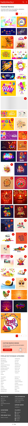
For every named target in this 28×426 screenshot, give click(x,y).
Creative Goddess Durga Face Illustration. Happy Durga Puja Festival (6, 39)
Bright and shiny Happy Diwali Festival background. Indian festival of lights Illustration (20, 194)
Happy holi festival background (8, 152)
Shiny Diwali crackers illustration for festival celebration (20, 208)
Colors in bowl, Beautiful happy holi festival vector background (20, 77)
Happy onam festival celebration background (6, 279)
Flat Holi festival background (19, 119)
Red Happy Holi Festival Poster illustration (20, 178)
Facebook (18, 412)
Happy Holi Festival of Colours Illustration (18, 246)
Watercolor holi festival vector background (8, 18)
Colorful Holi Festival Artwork (5, 246)
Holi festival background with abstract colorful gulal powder (8, 133)
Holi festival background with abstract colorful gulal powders (8, 30)
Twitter (17, 413)
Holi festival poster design (19, 38)
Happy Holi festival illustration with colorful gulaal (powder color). (6, 208)
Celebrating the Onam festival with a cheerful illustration (21, 271)
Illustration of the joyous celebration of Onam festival (5, 292)
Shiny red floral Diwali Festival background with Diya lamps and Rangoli (6, 194)
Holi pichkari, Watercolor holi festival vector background (20, 84)
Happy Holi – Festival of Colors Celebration (20, 256)
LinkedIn (18, 420)
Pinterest (18, 415)
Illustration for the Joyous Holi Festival (21, 220)
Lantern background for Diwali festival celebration (7, 220)
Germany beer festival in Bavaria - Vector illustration (22, 143)
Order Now (7, 349)
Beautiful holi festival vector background (20, 31)
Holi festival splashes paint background (20, 164)
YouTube (18, 418)
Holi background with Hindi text (8, 314)
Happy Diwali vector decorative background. (19, 291)
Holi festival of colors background (21, 153)
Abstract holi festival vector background (22, 18)
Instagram (18, 417)
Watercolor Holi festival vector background (6, 164)
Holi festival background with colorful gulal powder (12, 98)
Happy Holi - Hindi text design (19, 302)
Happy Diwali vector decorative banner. (5, 302)
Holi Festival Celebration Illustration (21, 234)
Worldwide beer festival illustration (20, 279)
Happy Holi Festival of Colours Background (6, 256)
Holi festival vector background (5, 119)
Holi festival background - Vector (5, 51)
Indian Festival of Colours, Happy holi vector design (7, 82)
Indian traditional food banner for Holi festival (6, 178)
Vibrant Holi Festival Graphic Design (7, 234)
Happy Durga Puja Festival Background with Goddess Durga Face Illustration (22, 135)
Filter (14, 424)
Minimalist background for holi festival (21, 113)
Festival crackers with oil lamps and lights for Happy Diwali (8, 142)
